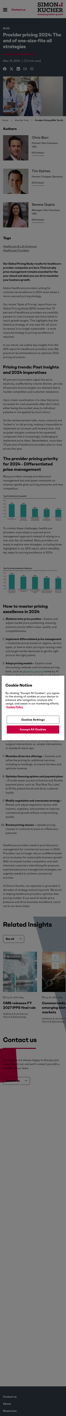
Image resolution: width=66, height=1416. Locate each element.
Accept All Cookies (33, 729)
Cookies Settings (33, 719)
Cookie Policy (14, 707)
